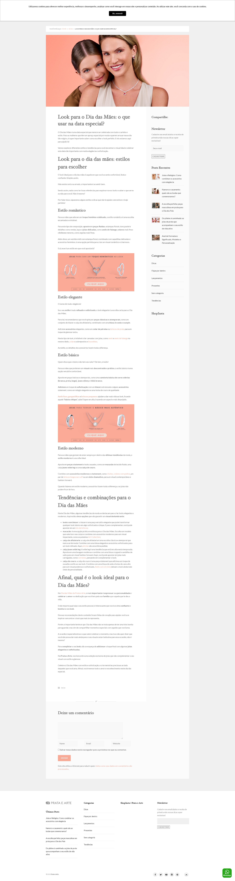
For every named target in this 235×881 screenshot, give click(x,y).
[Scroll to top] (186, 875)
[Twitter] (161, 875)
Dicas (71, 29)
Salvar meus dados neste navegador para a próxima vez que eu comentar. (93, 750)
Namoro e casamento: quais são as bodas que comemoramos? (171, 193)
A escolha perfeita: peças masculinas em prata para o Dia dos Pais (172, 207)
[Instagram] (172, 875)
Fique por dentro (158, 270)
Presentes (156, 285)
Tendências (156, 300)
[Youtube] (166, 875)
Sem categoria (158, 293)
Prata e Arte (55, 874)
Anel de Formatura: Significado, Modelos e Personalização (171, 239)
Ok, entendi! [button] (117, 13)
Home (64, 29)
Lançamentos (157, 278)
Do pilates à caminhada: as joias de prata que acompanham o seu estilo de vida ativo (61, 851)
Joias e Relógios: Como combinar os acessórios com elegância (172, 178)
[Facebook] (155, 875)
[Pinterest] (177, 875)
